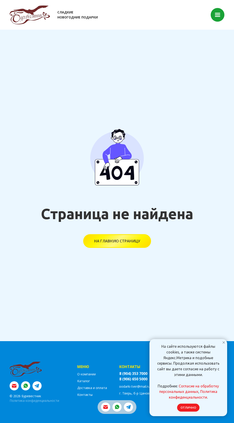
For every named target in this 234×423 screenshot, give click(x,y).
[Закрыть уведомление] (223, 342)
